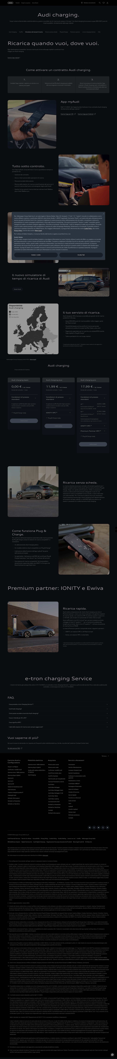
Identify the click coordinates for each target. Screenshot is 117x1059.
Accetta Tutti (81, 255)
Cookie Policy (88, 228)
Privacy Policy (18, 230)
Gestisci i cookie (36, 255)
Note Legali (38, 230)
